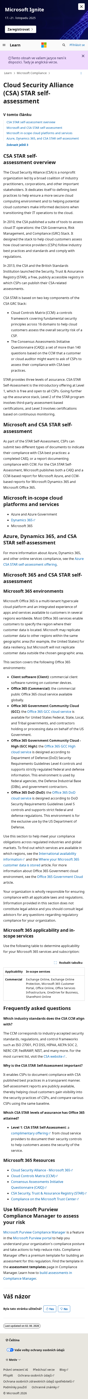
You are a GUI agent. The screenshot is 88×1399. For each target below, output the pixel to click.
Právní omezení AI (15, 1370)
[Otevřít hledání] (64, 45)
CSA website (53, 1056)
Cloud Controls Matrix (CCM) (33, 1176)
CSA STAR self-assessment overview (31, 122)
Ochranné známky (44, 1387)
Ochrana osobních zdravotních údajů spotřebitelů (37, 1381)
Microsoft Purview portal (32, 1238)
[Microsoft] (44, 45)
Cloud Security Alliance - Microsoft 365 (40, 1170)
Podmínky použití (15, 1387)
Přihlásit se (77, 45)
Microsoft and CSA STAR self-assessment (34, 128)
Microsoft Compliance (32, 73)
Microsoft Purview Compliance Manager (34, 1232)
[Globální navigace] (4, 45)
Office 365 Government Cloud (60, 876)
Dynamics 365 (22, 520)
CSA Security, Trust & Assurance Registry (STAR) (47, 1193)
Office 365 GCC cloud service (49, 711)
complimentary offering (29, 1133)
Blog (63, 1370)
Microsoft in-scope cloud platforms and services (39, 133)
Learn (8, 73)
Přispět (8, 1375)
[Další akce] (81, 73)
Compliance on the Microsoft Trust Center (43, 1199)
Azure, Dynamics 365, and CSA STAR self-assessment (43, 138)
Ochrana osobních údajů (35, 1375)
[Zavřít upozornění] (81, 6)
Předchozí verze (44, 1370)
